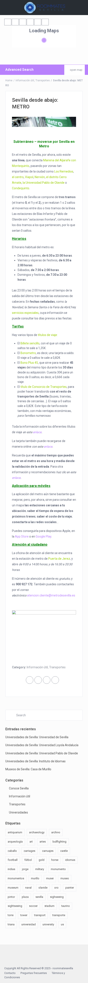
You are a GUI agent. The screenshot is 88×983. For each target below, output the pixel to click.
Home (8, 80)
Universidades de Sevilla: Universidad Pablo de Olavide (41, 753)
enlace (37, 432)
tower (23, 915)
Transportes (42, 80)
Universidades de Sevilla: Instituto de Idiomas (35, 761)
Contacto (10, 973)
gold (41, 859)
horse (54, 859)
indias (11, 869)
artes (43, 841)
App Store (22, 536)
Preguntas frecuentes (34, 973)
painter (69, 887)
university (48, 924)
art (31, 841)
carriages (29, 850)
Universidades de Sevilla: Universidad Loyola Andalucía (41, 745)
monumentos (16, 878)
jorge (25, 869)
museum (13, 887)
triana (11, 924)
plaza (25, 896)
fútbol (28, 859)
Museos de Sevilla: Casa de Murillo (28, 769)
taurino (65, 906)
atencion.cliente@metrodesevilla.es (51, 595)
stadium (49, 906)
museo (64, 878)
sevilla (39, 896)
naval (28, 887)
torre (10, 915)
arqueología (15, 841)
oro (56, 887)
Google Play (43, 536)
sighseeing (57, 896)
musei (50, 878)
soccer (33, 906)
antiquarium (15, 832)
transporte (58, 915)
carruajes (47, 850)
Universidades (18, 812)
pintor (11, 896)
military (39, 869)
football (13, 859)
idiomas (70, 859)
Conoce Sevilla (19, 788)
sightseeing (15, 906)
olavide (42, 887)
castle (64, 850)
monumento (58, 869)
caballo (12, 850)
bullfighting (59, 841)
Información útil (25, 80)
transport (39, 915)
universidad (28, 924)
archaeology (36, 832)
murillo (35, 878)
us (62, 924)
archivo (55, 832)
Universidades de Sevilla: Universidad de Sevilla (36, 737)
